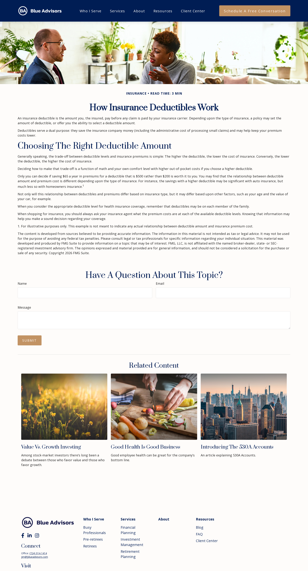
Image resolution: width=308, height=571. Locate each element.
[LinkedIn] (29, 535)
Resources (205, 519)
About (163, 519)
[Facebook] (22, 535)
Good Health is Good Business (145, 447)
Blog (199, 527)
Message (24, 307)
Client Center (207, 540)
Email (160, 283)
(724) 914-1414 (38, 553)
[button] (90, 11)
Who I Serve (93, 519)
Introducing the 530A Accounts (237, 447)
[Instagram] (37, 535)
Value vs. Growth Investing (51, 447)
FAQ (199, 534)
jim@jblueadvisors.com (34, 557)
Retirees (90, 546)
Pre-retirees (93, 539)
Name (22, 283)
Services (128, 519)
